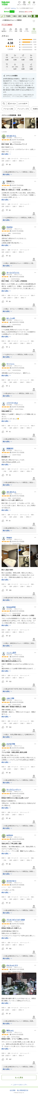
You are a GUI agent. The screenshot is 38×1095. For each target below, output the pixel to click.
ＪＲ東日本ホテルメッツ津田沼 (11, 20)
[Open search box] (4, 103)
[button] (7, 123)
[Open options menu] (35, 135)
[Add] (33, 21)
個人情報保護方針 (22, 1090)
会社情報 (12, 1090)
